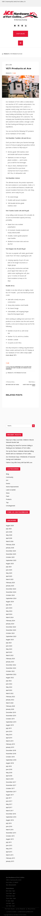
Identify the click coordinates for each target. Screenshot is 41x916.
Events (8, 483)
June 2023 (9, 646)
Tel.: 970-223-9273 (11, 885)
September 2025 (11, 560)
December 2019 (11, 712)
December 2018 (11, 750)
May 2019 (9, 734)
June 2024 (9, 608)
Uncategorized (10, 506)
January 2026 (10, 548)
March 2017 (9, 810)
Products (6, 54)
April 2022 (9, 690)
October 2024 (10, 595)
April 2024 (9, 614)
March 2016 (9, 829)
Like (14, 73)
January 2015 (10, 861)
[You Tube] (25, 25)
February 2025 (10, 582)
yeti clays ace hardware (14, 366)
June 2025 (9, 570)
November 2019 (11, 715)
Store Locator (12, 911)
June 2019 (9, 731)
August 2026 (10, 525)
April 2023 (9, 652)
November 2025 (11, 554)
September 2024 (11, 598)
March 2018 (9, 779)
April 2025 (9, 576)
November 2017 (11, 785)
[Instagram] (18, 25)
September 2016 (11, 817)
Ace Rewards (21, 908)
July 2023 (9, 643)
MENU (20, 43)
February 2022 (10, 696)
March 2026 (9, 541)
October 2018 (10, 757)
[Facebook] (14, 25)
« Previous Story (10, 382)
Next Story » (32, 382)
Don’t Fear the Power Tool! (29, 385)
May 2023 (9, 649)
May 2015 (9, 848)
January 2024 (10, 624)
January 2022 (10, 700)
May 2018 (9, 772)
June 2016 (9, 826)
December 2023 (11, 627)
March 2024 (9, 617)
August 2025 (10, 563)
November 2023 (11, 630)
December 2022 (11, 665)
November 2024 (11, 592)
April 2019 (9, 738)
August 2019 (10, 725)
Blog (7, 474)
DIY (7, 480)
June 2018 (9, 769)
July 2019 (9, 728)
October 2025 (10, 557)
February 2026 (10, 544)
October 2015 (10, 836)
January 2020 (10, 709)
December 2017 (11, 782)
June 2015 (9, 845)
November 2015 (11, 833)
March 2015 (9, 855)
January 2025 (10, 586)
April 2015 (9, 852)
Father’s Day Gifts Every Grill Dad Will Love (19, 462)
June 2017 (9, 801)
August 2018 (10, 763)
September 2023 (11, 636)
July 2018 (9, 766)
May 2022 (9, 687)
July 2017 (9, 798)
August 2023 (10, 639)
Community (9, 477)
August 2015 (10, 839)
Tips (7, 502)
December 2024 (11, 589)
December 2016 (11, 814)
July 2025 (9, 567)
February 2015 (10, 858)
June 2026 (9, 532)
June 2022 (9, 684)
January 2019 (10, 747)
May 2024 (9, 611)
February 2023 (10, 658)
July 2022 (9, 681)
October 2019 (10, 719)
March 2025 (9, 579)
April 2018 (9, 776)
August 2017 (10, 795)
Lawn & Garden (11, 490)
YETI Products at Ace (18, 68)
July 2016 (9, 823)
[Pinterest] (22, 25)
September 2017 (11, 791)
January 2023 (10, 662)
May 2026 (9, 535)
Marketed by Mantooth (26, 911)
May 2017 (9, 804)
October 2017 (10, 788)
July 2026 (9, 529)
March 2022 (9, 693)
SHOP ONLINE (20, 33)
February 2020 (10, 706)
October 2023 (10, 633)
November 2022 (11, 668)
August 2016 (10, 820)
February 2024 (10, 620)
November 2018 (11, 753)
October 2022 (10, 671)
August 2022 (10, 677)
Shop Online (31, 908)
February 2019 (10, 744)
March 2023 (9, 655)
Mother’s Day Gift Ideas (12, 384)
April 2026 (9, 538)
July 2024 (9, 605)
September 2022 (11, 674)
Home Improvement (12, 487)
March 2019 (9, 741)
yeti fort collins (15, 368)
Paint (7, 496)
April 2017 (9, 807)
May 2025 (9, 573)
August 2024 (10, 601)
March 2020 (9, 703)
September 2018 (11, 760)
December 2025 (11, 551)
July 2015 (9, 842)
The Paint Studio (10, 908)
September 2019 (11, 722)
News (8, 493)
